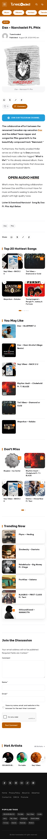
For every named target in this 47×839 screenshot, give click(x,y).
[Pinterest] (33, 783)
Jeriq (5, 818)
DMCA (16, 797)
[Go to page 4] (26, 310)
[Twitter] (10, 783)
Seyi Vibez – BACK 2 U (27, 364)
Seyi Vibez (30, 814)
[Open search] (36, 4)
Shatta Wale (35, 818)
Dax (5, 226)
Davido (14, 823)
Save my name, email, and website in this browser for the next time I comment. (22, 706)
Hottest (31, 12)
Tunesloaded (15, 34)
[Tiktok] (27, 783)
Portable (20, 814)
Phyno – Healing (26, 534)
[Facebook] (4, 783)
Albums (18, 12)
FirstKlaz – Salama (28, 579)
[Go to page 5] (27, 310)
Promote (24, 797)
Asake (39, 814)
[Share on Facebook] (21, 100)
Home (4, 793)
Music (6, 12)
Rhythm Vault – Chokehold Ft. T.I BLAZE (33, 473)
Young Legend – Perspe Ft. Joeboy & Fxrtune (34, 301)
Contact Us (6, 797)
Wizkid (31, 823)
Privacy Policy (14, 793)
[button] (16, 100)
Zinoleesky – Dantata (29, 549)
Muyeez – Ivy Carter (12, 471)
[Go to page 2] (22, 310)
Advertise (35, 793)
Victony (5, 823)
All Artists (38, 746)
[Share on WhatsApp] (4, 100)
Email (5, 694)
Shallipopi (24, 818)
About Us (26, 793)
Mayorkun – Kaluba (12, 299)
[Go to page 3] (24, 310)
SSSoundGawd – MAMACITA (27, 611)
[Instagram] (16, 783)
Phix (12, 226)
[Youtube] (21, 783)
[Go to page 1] (20, 310)
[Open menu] (4, 4)
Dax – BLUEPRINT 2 (26, 326)
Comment (21, 106)
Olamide (22, 823)
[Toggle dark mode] (42, 4)
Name (5, 682)
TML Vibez (13, 818)
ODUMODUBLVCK (8, 814)
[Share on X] (10, 100)
